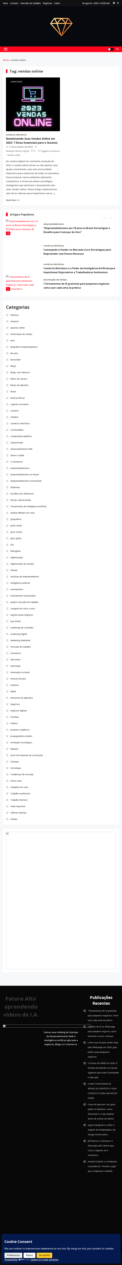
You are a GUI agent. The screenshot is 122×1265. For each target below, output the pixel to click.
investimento (16, 589)
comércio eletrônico (16, 134)
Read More (11, 200)
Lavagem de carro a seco (22, 608)
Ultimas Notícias (18, 812)
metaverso (15, 653)
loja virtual (15, 621)
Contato (14, 3)
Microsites (15, 659)
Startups (14, 761)
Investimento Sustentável (22, 595)
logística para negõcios (21, 614)
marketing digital (18, 634)
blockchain (15, 359)
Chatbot (14, 417)
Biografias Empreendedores (24, 346)
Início (5, 3)
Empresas (15, 487)
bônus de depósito (19, 385)
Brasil (13, 391)
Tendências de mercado (22, 774)
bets (12, 340)
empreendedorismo (53, 224)
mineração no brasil (19, 672)
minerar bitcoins (18, 678)
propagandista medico (21, 736)
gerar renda (16, 525)
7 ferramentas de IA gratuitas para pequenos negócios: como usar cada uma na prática (103, 1015)
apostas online (17, 327)
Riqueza (14, 748)
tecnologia (15, 768)
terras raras (16, 780)
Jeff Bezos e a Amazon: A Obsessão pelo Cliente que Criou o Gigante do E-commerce (101, 1148)
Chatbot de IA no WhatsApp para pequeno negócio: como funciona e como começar (102, 1031)
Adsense (14, 315)
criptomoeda (16, 442)
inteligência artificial (20, 583)
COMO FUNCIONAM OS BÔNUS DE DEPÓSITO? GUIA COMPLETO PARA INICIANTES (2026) (102, 1090)
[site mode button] (111, 49)
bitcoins (14, 353)
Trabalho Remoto (19, 799)
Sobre (57, 3)
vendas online (13, 155)
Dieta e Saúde (17, 455)
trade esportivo (17, 806)
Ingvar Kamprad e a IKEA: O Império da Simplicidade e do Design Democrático (102, 1130)
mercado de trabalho (30, 3)
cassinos (14, 410)
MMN (13, 691)
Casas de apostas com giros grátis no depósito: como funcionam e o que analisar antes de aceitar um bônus (101, 1111)
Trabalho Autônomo (20, 793)
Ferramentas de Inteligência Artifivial (28, 506)
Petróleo (14, 717)
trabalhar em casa (19, 787)
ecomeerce (54, 151)
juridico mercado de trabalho (24, 602)
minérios (14, 685)
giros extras (16, 531)
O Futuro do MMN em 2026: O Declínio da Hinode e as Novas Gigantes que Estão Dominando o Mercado (103, 1070)
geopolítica (15, 519)
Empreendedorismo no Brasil (24, 474)
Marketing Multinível (20, 640)
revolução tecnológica (21, 742)
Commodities (17, 429)
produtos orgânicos (20, 729)
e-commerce (16, 461)
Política (14, 723)
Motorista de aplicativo (21, 697)
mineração (15, 665)
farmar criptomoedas (20, 500)
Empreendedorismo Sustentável (26, 480)
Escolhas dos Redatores (22, 493)
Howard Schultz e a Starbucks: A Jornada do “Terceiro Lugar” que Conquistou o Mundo (102, 1166)
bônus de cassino (18, 378)
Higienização (16, 557)
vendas (13, 819)
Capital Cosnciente (19, 404)
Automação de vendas (55, 279)
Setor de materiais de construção (26, 755)
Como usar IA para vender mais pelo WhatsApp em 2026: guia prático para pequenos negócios (103, 1049)
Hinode (13, 570)
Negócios (47, 3)
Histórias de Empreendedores (24, 576)
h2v (12, 544)
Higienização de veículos (22, 563)
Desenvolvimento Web (21, 449)
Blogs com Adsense (20, 372)
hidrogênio (15, 551)
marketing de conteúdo (21, 627)
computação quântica (21, 436)
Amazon (14, 321)
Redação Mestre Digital (17, 151)
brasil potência (17, 397)
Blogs (13, 366)
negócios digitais (18, 710)
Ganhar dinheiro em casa (22, 512)
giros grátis (16, 538)
